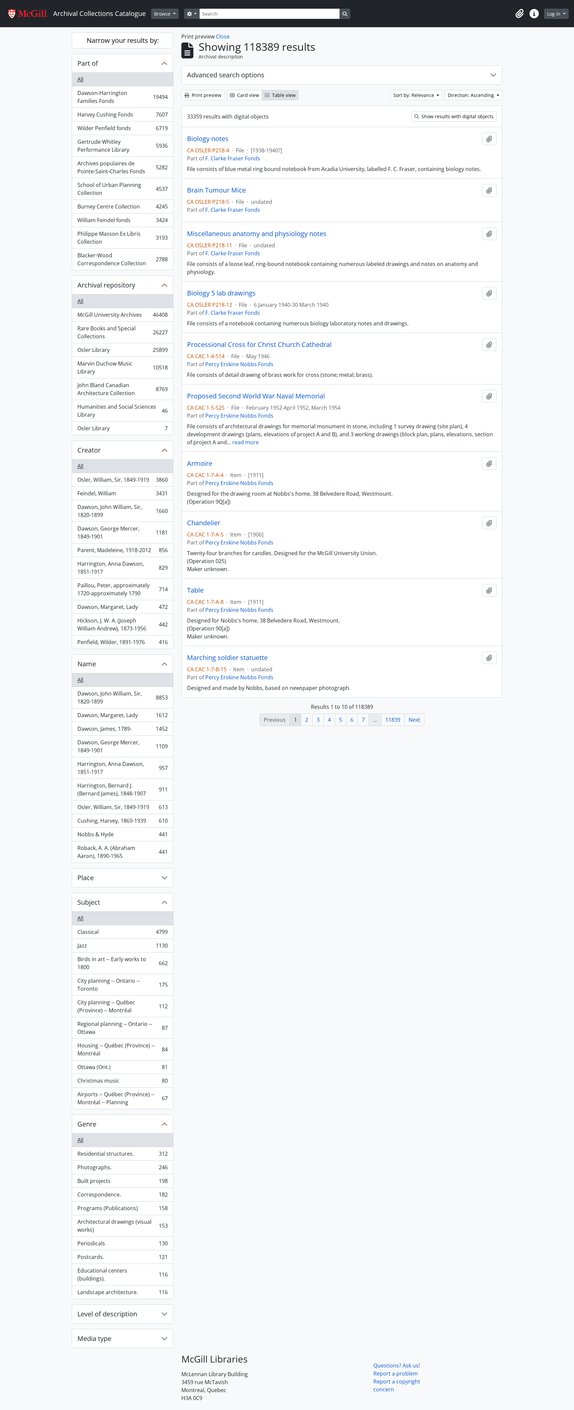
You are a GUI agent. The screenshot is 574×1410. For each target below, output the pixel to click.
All (80, 79)
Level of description (107, 1313)
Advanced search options (225, 74)
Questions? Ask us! (396, 1365)
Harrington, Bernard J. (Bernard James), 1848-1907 (122, 789)
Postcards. (122, 1258)
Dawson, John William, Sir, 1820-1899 (122, 511)
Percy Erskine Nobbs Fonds (239, 364)
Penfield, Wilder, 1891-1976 (122, 643)
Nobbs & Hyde (122, 836)
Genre (86, 1124)
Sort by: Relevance (414, 95)
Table (195, 590)
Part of (87, 63)
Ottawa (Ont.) (122, 1068)
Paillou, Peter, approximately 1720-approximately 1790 (122, 589)
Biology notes (208, 139)
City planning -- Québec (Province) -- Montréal (122, 1006)
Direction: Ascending (471, 95)
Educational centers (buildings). (122, 1274)
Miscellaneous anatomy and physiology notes (257, 234)
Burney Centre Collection (122, 208)
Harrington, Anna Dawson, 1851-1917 (122, 567)
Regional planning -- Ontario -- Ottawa (122, 1028)
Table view (283, 95)
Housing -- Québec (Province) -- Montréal (122, 1049)
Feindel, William (122, 495)
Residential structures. (122, 1155)
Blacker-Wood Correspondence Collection (122, 259)
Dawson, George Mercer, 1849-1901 (122, 532)
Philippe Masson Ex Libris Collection (122, 237)
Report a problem (395, 1373)
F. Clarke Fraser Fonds (232, 158)
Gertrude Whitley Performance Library (122, 145)
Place (85, 877)
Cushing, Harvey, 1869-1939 (122, 822)
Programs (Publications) (122, 1209)
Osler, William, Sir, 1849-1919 (122, 481)
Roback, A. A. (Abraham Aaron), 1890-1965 (122, 852)
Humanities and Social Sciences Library (122, 410)
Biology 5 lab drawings (221, 293)
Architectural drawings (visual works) (122, 1225)
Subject (88, 902)
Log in (554, 14)
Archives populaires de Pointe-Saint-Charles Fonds (122, 167)
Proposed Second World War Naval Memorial (256, 396)
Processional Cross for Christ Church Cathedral (259, 345)
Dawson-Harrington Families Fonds (122, 97)
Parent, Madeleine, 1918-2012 (122, 551)
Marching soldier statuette (227, 658)
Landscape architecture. (122, 1293)
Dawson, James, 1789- (122, 730)
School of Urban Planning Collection (122, 189)
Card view (247, 95)
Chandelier (203, 523)
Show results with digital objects (457, 116)
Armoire (199, 463)
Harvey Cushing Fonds (122, 116)
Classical (122, 933)
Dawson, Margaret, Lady (122, 608)
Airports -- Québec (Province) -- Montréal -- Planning (122, 1098)
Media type (94, 1338)
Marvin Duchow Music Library (122, 367)
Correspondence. (122, 1196)
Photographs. (122, 1169)
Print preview (205, 95)
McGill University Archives (122, 316)
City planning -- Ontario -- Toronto (122, 984)
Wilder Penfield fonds (122, 129)
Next (414, 719)
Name (86, 663)
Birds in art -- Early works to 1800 (122, 963)
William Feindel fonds (122, 221)
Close (223, 36)
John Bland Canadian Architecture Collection (122, 389)
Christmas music (122, 1082)
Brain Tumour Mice (216, 190)
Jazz (122, 947)
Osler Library (122, 351)
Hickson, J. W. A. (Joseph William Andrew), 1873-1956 (122, 624)
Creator (89, 450)
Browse (163, 14)
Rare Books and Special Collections (122, 332)
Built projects (122, 1182)
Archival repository (106, 285)
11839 (392, 719)
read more (245, 442)
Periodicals (122, 1245)
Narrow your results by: (123, 40)
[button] (519, 13)
